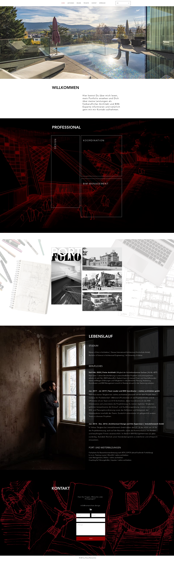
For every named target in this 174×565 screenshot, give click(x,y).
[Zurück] (10, 42)
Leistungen (102, 101)
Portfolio (93, 98)
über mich (105, 95)
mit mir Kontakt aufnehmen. (103, 109)
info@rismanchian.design (90, 506)
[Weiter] (164, 42)
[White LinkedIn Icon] (90, 509)
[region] (83, 106)
